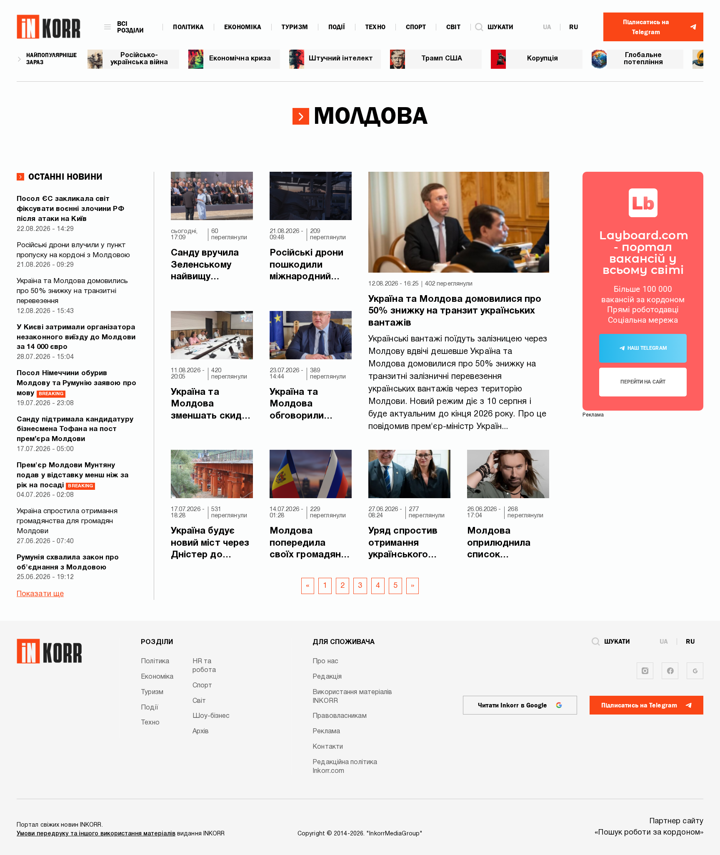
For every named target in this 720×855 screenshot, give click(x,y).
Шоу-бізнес (211, 716)
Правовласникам (339, 716)
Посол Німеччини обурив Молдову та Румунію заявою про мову (76, 383)
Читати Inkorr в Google (512, 705)
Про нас (325, 661)
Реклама (326, 732)
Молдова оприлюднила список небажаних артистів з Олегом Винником (508, 544)
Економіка (242, 27)
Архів (200, 732)
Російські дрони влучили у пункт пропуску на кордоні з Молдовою (73, 250)
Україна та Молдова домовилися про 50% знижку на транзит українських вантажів (454, 311)
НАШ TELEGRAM (647, 348)
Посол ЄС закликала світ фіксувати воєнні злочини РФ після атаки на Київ (70, 209)
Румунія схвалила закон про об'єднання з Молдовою (68, 562)
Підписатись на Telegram (639, 705)
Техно (375, 27)
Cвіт (453, 27)
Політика (188, 27)
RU (573, 27)
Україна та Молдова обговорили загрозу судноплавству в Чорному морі (309, 405)
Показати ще (40, 594)
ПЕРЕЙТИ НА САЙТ (642, 382)
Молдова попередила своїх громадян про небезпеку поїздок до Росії (307, 544)
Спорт (416, 27)
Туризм (295, 27)
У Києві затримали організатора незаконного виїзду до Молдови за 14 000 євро (76, 337)
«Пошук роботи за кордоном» (649, 832)
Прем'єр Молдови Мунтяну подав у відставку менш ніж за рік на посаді (72, 475)
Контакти (327, 747)
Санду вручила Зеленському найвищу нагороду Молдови (205, 266)
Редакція (327, 677)
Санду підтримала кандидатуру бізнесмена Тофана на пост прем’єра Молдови (75, 429)
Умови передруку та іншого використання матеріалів (96, 834)
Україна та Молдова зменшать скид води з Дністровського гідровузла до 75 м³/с (209, 405)
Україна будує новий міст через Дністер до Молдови (210, 544)
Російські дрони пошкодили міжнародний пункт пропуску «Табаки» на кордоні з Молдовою (307, 266)
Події (336, 27)
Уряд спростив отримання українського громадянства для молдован (403, 544)
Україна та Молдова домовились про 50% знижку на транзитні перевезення (72, 291)
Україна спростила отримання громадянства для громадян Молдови (67, 521)
